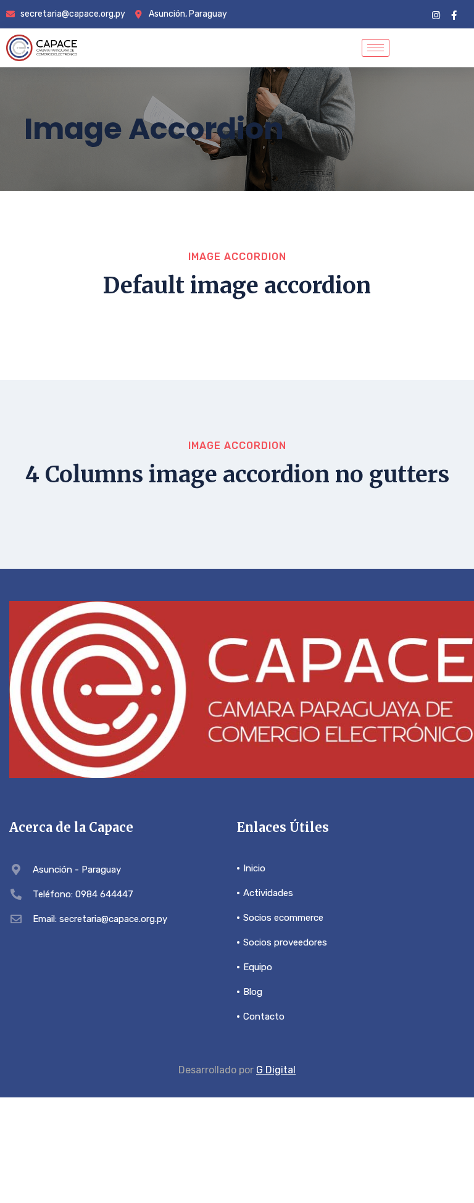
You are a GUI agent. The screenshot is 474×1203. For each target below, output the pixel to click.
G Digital (276, 1070)
